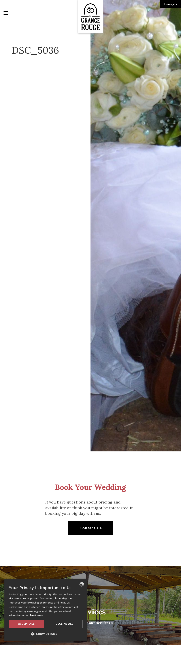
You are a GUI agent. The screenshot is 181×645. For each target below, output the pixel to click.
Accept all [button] (26, 624)
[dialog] (45, 610)
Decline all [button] (64, 624)
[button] (46, 633)
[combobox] (81, 584)
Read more (36, 615)
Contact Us (90, 527)
